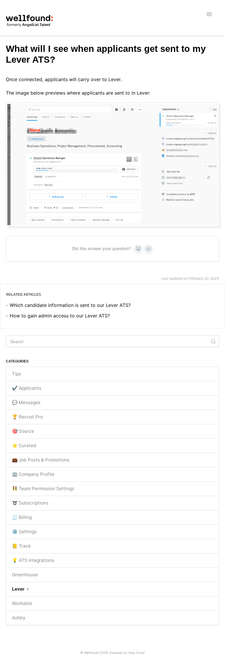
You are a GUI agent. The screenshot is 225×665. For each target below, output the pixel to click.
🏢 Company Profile (33, 474)
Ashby (18, 617)
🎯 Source (23, 431)
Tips (16, 374)
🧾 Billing (22, 517)
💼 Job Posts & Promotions (40, 460)
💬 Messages (26, 402)
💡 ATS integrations (33, 560)
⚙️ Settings (24, 531)
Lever (18, 589)
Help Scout (136, 653)
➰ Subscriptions (30, 503)
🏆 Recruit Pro (27, 417)
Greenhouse (25, 574)
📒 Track (21, 546)
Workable (22, 603)
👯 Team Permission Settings (43, 488)
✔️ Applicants (26, 388)
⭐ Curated (24, 445)
